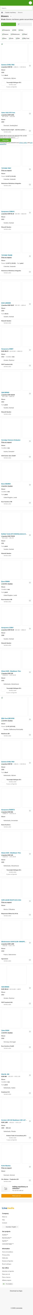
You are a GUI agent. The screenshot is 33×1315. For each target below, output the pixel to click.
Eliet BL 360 (5, 1074)
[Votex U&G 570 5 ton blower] (16, 101)
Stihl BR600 (5, 392)
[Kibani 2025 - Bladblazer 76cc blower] (16, 659)
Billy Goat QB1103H (7, 718)
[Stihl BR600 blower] (16, 380)
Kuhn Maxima (5, 1165)
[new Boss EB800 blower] (16, 569)
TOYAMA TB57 (6, 168)
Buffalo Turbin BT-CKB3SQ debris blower (15, 534)
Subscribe (5, 140)
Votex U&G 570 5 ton (8, 112)
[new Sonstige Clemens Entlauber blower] (16, 428)
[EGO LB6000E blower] (16, 291)
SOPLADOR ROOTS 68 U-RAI (11, 900)
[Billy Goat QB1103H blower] (16, 706)
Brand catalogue (6, 1264)
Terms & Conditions (7, 1252)
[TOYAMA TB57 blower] (16, 156)
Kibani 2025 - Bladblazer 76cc (11, 671)
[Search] (30, 8)
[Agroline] (2, 12)
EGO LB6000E (6, 303)
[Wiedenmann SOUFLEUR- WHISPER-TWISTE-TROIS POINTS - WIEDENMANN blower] (16, 930)
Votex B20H (5, 1030)
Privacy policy (6, 1255)
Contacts (4, 1223)
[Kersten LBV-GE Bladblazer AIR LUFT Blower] (16, 1108)
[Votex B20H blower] (16, 1018)
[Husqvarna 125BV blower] (16, 616)
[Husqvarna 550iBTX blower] (16, 798)
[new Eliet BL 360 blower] (16, 1062)
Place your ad (16, 1195)
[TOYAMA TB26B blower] (16, 243)
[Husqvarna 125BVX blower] (16, 199)
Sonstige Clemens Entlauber (10, 440)
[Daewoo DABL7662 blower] (16, 53)
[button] (30, 3)
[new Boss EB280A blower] (16, 472)
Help (3, 1219)
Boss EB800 (5, 581)
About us (4, 1216)
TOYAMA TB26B (6, 255)
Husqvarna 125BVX (7, 211)
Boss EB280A (6, 484)
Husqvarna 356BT (7, 349)
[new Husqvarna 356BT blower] (16, 337)
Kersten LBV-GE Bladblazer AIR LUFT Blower (16, 1120)
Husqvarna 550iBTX (8, 809)
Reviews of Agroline (7, 1261)
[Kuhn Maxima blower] (16, 1154)
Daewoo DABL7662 (7, 64)
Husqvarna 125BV (7, 627)
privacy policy (23, 142)
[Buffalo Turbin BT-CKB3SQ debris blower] (16, 522)
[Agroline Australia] (11, 3)
